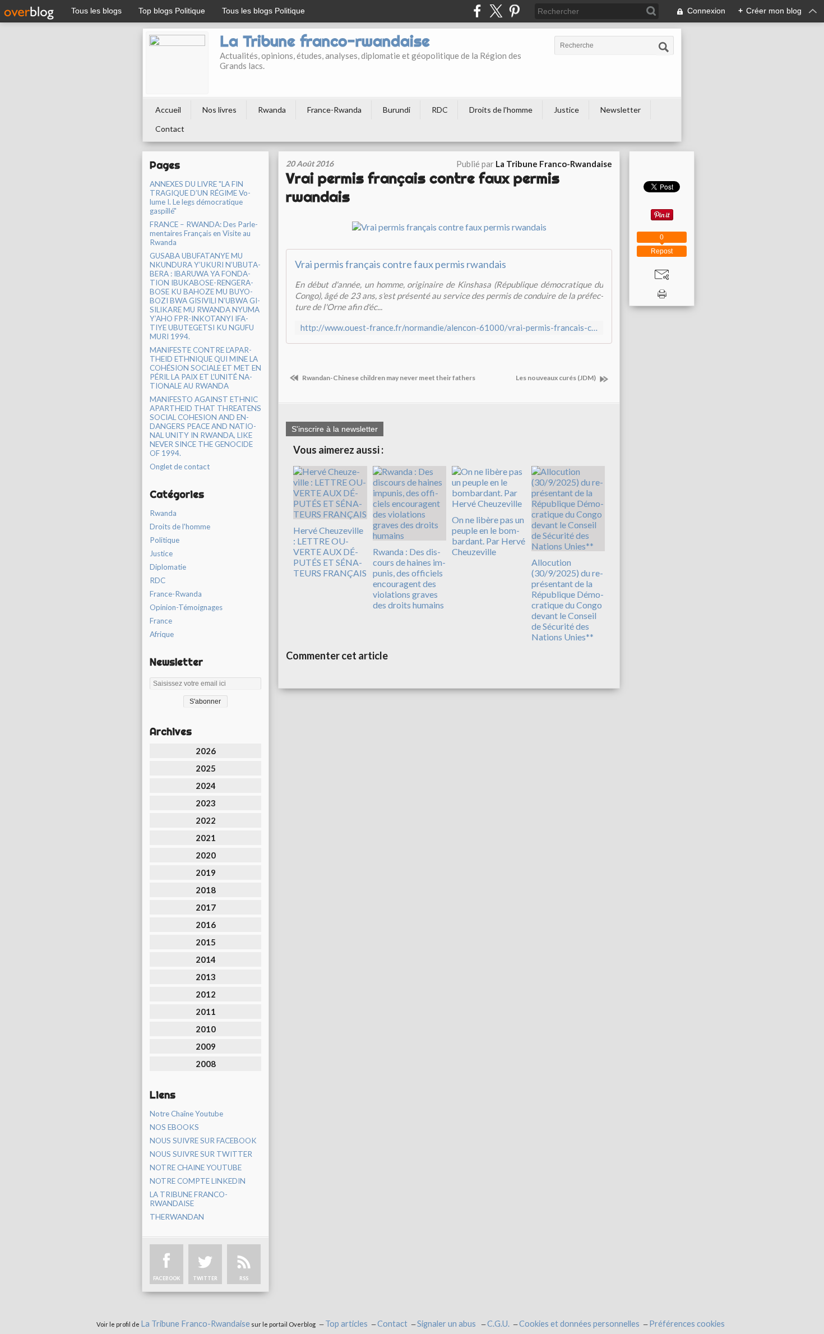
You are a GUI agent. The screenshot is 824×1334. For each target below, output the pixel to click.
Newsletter (620, 109)
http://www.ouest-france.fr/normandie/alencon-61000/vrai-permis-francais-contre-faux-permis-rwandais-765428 (449, 328)
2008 (206, 1064)
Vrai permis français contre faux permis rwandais (400, 264)
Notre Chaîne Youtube (186, 1113)
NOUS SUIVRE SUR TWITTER (201, 1154)
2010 (206, 1029)
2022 (206, 820)
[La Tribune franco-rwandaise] (177, 62)
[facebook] (477, 10)
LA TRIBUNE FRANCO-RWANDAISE (189, 1199)
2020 (206, 855)
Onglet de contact (180, 466)
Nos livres (219, 109)
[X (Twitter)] (496, 10)
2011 (206, 1012)
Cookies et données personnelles (579, 1323)
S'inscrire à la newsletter (334, 428)
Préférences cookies (687, 1323)
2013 (206, 977)
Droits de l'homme (501, 109)
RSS (243, 1278)
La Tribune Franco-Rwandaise (195, 1323)
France (161, 620)
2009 (206, 1046)
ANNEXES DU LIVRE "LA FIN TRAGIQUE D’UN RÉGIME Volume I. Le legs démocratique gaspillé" (200, 197)
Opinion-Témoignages (186, 607)
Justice (566, 109)
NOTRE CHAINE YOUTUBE (196, 1167)
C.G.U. (498, 1323)
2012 (206, 994)
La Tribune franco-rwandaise (325, 40)
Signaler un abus (447, 1323)
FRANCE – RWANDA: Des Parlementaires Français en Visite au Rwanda (204, 233)
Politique (164, 540)
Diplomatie (168, 566)
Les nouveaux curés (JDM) (556, 377)
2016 (206, 925)
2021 (206, 838)
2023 (206, 803)
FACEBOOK (166, 1278)
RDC (440, 109)
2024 (206, 786)
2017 (206, 907)
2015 (206, 942)
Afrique (162, 634)
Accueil (168, 109)
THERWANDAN (177, 1216)
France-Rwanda (334, 109)
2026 (206, 751)
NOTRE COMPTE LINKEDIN (198, 1180)
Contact (169, 128)
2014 (206, 959)
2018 (206, 890)
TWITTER (205, 1278)
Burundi (396, 109)
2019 (206, 872)
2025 (206, 768)
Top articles (346, 1323)
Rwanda (272, 109)
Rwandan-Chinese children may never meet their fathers (388, 377)
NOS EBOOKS (174, 1127)
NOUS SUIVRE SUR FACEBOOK (203, 1140)
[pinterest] (514, 10)
